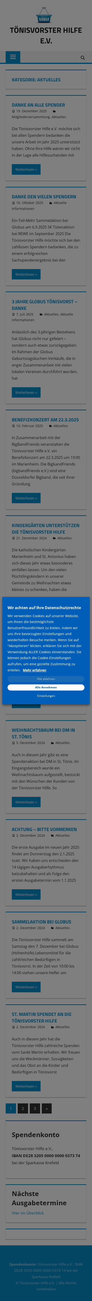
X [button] (85, 601)
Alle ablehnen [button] (46, 679)
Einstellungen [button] (46, 696)
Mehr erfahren (34, 670)
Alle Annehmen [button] (46, 687)
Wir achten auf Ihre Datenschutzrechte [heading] (44, 607)
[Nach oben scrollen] (84, 1293)
